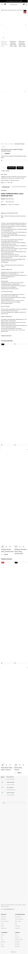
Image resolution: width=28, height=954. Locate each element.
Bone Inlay (24, 176)
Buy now (20, 167)
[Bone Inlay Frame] (20, 611)
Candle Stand (4, 178)
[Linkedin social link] (10, 183)
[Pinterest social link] (8, 183)
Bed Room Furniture (19, 143)
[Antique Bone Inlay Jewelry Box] (7, 393)
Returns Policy (18, 921)
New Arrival (17, 944)
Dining (2, 934)
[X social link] (6, 183)
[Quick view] (6, 546)
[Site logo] (14, 4)
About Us (17, 937)
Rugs (2, 944)
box (10, 180)
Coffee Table (3, 928)
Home (2, 143)
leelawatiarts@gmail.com (9, 909)
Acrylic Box (6, 180)
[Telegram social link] (12, 183)
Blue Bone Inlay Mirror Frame (6, 769)
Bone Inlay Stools (4, 921)
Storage (2, 946)
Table (2, 939)
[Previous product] (2, 147)
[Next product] (5, 147)
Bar (2, 937)
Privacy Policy (18, 916)
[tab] (6, 186)
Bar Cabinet (3, 916)
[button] (2, 24)
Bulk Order (17, 946)
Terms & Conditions (19, 919)
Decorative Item (10, 178)
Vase (2, 923)
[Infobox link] (8, 778)
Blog (16, 923)
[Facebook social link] (5, 183)
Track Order (17, 925)
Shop (6, 143)
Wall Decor (3, 941)
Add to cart (11, 167)
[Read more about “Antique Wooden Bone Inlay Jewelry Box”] (16, 546)
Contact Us (17, 928)
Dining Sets (3, 919)
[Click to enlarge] (3, 37)
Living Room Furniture (19, 178)
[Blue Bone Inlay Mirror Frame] (7, 611)
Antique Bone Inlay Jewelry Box (7, 550)
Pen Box (17, 180)
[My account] (26, 4)
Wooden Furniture (19, 939)
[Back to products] (3, 147)
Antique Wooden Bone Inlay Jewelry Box (20, 551)
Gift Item (13, 180)
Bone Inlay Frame (18, 769)
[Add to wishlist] (10, 546)
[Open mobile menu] (1, 4)
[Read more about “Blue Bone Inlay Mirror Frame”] (2, 765)
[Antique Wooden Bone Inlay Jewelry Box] (20, 393)
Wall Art (2, 925)
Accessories (11, 143)
